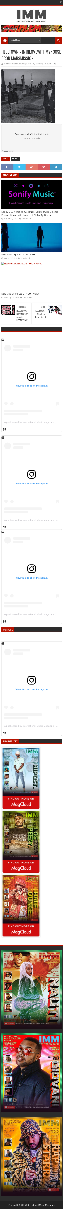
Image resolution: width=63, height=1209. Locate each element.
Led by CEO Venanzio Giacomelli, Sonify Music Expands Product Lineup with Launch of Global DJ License (29, 213)
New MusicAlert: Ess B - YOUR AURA (20, 293)
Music (15, 159)
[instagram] (60, 2)
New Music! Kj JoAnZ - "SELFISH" (18, 254)
